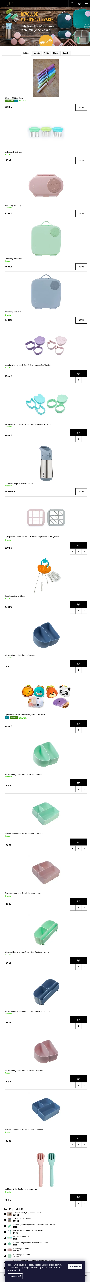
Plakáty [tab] (56, 53)
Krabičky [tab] (26, 53)
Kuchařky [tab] (37, 53)
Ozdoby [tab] (66, 53)
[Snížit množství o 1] (73, 380)
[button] (7, 26)
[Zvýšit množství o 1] (84, 380)
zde (19, 1270)
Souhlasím (75, 1266)
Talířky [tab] (47, 53)
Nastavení (15, 1276)
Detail (81, 107)
